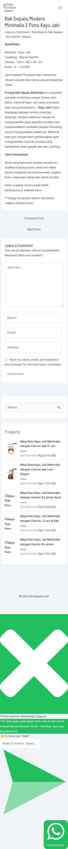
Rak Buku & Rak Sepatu (47, 32)
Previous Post (34, 218)
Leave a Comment (17, 32)
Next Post (34, 229)
